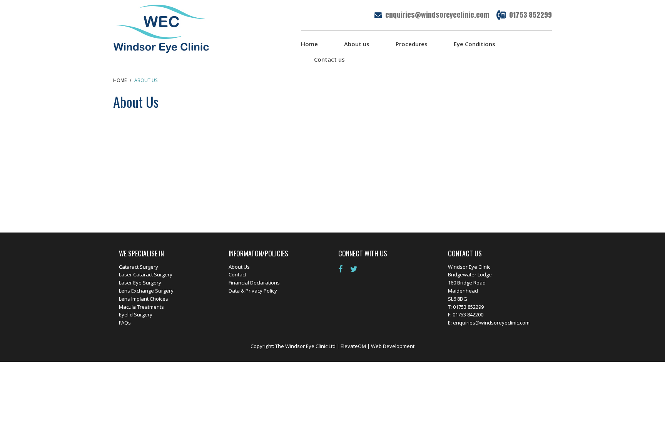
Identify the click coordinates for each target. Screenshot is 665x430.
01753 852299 (530, 15)
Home (309, 44)
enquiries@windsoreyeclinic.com (437, 15)
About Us (239, 266)
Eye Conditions (474, 44)
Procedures (412, 44)
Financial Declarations (254, 282)
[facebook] (343, 269)
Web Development (392, 346)
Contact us (329, 59)
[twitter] (356, 269)
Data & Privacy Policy (253, 290)
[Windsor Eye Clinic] (161, 28)
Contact (237, 274)
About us (356, 44)
